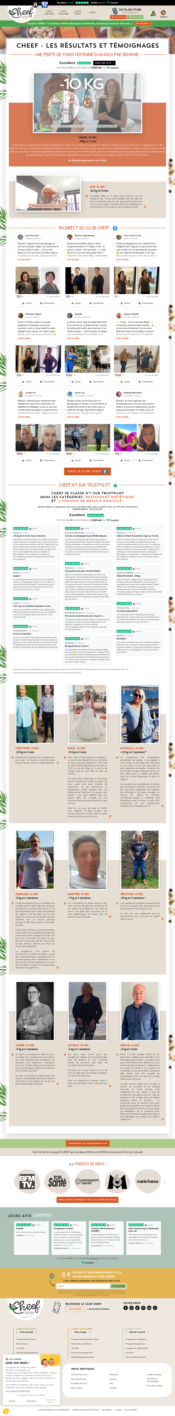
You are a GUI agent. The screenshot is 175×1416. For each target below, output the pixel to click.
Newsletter (107, 1410)
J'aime (28, 303)
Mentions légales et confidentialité (53, 1410)
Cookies (118, 1410)
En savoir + (143, 23)
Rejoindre (75, 1309)
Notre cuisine (77, 1388)
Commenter (49, 303)
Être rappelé (120, 17)
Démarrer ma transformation (87, 1143)
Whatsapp (137, 17)
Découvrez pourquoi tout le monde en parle (87, 1199)
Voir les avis (103, 63)
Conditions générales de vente (85, 1410)
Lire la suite (67, 1245)
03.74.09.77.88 (130, 9)
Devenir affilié (131, 1410)
